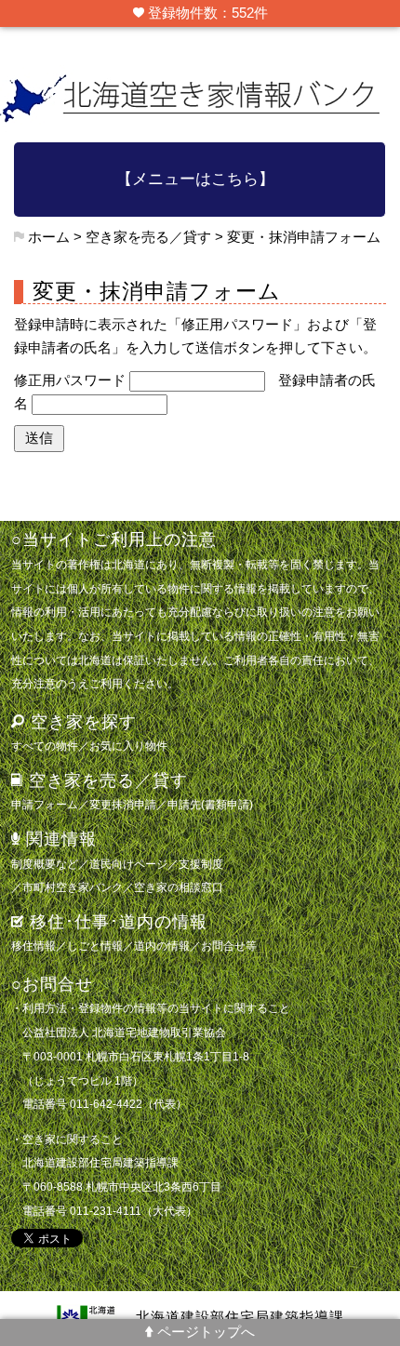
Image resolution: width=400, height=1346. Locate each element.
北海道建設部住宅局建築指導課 (240, 1317)
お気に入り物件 (128, 746)
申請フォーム (44, 804)
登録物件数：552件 (206, 13)
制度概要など (44, 864)
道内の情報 (162, 946)
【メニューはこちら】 (195, 179)
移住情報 (33, 946)
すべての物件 (44, 746)
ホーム (49, 237)
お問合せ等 (229, 946)
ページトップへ (204, 1332)
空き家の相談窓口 (178, 887)
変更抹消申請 (122, 804)
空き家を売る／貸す (148, 237)
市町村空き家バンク (72, 887)
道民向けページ (128, 864)
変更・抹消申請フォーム (303, 237)
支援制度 (201, 864)
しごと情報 (95, 946)
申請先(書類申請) (210, 804)
